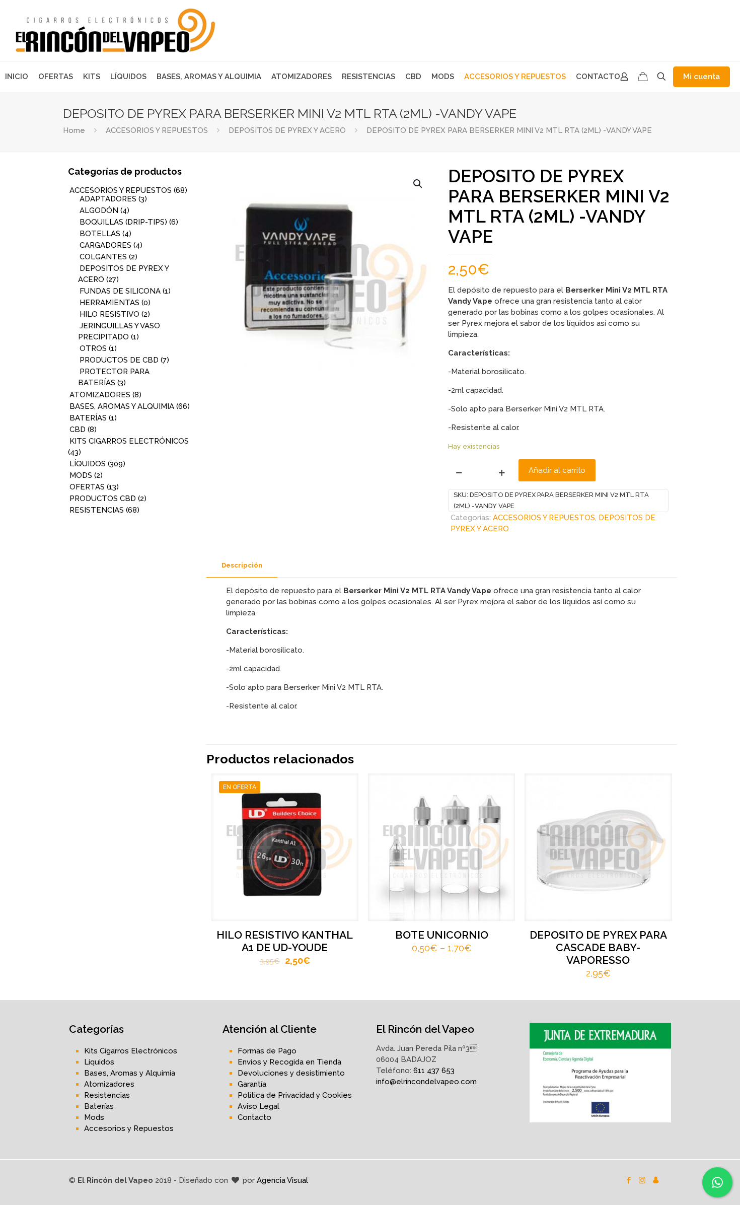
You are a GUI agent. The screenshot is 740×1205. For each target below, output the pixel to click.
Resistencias (107, 1095)
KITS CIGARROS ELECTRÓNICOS (129, 441)
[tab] (241, 565)
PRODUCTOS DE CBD (119, 360)
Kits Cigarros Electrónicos (130, 1050)
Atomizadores (109, 1084)
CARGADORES (105, 245)
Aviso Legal (258, 1106)
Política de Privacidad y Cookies (295, 1095)
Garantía (252, 1084)
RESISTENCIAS (96, 510)
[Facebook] (628, 1180)
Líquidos (99, 1062)
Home (74, 130)
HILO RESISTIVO (109, 314)
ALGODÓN (99, 210)
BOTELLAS (100, 233)
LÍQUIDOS (87, 463)
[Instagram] (642, 1180)
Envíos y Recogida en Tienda (289, 1062)
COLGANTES (103, 256)
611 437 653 (434, 1070)
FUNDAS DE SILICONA (120, 291)
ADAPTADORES (108, 198)
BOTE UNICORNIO (441, 935)
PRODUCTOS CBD (102, 498)
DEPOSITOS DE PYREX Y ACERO (287, 130)
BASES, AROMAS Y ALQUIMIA (121, 406)
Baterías (99, 1106)
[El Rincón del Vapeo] (115, 30)
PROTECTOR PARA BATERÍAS (114, 377)
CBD (77, 429)
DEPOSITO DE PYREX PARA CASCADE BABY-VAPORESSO (598, 947)
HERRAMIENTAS (109, 302)
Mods (94, 1117)
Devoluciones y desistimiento (291, 1073)
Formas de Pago (267, 1050)
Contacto (254, 1117)
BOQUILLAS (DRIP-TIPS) (123, 222)
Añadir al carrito (557, 470)
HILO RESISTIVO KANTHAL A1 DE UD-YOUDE (284, 941)
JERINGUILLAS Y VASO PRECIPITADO (119, 331)
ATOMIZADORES (99, 394)
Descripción (241, 565)
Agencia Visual (282, 1180)
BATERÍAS (88, 417)
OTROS (93, 348)
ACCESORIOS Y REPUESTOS (157, 130)
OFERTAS (87, 486)
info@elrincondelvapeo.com (426, 1081)
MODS (80, 475)
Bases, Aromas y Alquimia (129, 1073)
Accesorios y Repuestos (129, 1128)
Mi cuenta (701, 76)
